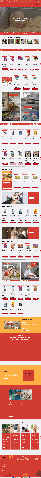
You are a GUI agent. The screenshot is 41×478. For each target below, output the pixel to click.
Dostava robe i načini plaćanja (20, 458)
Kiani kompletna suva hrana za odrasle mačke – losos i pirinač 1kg (20, 138)
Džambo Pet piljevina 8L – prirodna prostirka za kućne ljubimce (28, 159)
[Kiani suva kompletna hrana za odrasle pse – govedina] (13, 133)
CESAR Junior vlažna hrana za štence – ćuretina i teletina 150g (35, 64)
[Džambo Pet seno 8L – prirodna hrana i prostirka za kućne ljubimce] (36, 154)
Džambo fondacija (25, 330)
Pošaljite (11, 416)
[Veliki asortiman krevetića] (7, 176)
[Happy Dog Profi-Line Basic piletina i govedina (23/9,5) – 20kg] (20, 211)
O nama (28, 458)
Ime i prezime (10, 404)
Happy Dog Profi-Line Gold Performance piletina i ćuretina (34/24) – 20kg (28, 216)
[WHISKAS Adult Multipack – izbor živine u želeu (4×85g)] (36, 246)
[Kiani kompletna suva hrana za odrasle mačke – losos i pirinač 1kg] (20, 133)
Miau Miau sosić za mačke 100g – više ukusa (12, 251)
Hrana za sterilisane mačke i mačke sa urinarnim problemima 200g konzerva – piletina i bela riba (35, 84)
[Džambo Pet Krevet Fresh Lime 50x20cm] (17, 177)
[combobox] (21, 1)
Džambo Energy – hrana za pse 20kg (12, 158)
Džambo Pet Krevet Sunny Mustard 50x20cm (35, 182)
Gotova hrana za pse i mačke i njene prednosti (24, 436)
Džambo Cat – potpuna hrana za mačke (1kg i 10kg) (4, 64)
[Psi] (4, 41)
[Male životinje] (23, 41)
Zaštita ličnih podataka (36, 459)
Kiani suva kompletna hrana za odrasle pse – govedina (13, 138)
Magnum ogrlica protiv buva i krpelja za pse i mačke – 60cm (20, 309)
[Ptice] (17, 41)
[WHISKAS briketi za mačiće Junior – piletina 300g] (13, 58)
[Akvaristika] (30, 41)
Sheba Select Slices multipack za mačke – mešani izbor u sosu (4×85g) (20, 251)
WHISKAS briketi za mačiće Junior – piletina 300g (12, 64)
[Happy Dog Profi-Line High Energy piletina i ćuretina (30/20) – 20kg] (5, 211)
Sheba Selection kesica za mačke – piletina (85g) (27, 64)
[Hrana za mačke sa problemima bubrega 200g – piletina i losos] (17, 78)
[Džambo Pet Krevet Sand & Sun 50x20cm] (26, 177)
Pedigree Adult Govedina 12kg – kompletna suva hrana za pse (35, 216)
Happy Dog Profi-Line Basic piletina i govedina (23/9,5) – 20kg (20, 216)
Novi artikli (28, 124)
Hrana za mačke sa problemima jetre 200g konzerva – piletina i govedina (26, 84)
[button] (38, 1)
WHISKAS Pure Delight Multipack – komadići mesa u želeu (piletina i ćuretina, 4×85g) (20, 64)
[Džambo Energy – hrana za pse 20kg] (13, 154)
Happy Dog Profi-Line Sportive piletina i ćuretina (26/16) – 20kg (13, 216)
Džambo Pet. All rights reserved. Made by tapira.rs (7, 474)
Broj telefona (10, 407)
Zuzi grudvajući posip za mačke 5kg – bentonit (28, 251)
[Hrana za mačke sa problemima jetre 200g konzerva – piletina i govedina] (26, 78)
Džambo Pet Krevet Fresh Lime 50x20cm (17, 182)
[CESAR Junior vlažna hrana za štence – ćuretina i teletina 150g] (36, 58)
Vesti (27, 459)
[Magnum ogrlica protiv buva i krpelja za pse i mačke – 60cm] (20, 304)
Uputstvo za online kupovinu (20, 459)
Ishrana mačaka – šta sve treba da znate (15, 436)
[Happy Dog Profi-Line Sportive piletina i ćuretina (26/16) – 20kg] (13, 211)
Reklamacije (18, 460)
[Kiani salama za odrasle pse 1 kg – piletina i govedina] (5, 133)
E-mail (21, 404)
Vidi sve (38, 37)
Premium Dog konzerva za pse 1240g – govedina (27, 138)
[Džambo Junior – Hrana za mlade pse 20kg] (20, 154)
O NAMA (6, 378)
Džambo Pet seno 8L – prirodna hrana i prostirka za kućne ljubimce (36, 159)
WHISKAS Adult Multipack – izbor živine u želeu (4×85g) (36, 251)
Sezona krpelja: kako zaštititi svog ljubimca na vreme (6, 437)
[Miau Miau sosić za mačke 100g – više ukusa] (13, 246)
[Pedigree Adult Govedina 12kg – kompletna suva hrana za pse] (36, 211)
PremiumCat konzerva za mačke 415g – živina (35, 138)
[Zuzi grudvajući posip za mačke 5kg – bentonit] (28, 246)
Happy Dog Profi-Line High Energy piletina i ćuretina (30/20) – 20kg (5, 216)
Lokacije (28, 460)
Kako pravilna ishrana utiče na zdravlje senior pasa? (34, 436)
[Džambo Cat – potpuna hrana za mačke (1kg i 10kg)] (5, 58)
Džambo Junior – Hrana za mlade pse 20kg (20, 159)
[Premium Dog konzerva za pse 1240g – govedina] (28, 133)
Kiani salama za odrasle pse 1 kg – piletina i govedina (4, 138)
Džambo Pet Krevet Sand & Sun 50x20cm (26, 182)
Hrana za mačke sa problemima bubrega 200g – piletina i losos (16, 84)
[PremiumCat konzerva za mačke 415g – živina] (36, 133)
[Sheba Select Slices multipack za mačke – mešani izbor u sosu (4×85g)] (20, 246)
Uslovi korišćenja (36, 458)
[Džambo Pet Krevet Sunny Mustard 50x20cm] (35, 177)
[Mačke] (11, 41)
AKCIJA (14, 50)
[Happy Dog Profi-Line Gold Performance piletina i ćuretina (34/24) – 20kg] (28, 211)
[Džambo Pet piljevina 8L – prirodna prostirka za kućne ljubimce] (28, 154)
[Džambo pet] (36, 41)
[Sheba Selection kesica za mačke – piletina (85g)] (28, 58)
